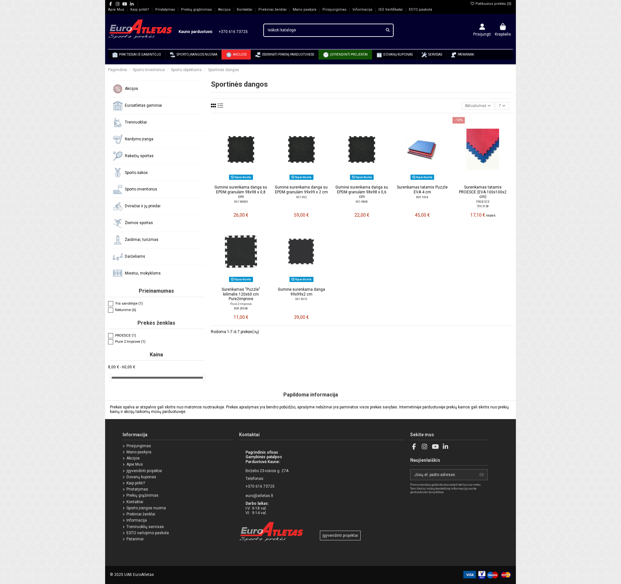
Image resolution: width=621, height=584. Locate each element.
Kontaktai (245, 9)
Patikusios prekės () (492, 4)
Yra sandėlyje (129, 304)
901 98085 (241, 201)
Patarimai (135, 539)
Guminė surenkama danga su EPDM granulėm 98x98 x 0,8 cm (240, 192)
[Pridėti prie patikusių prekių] (233, 180)
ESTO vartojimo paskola (147, 533)
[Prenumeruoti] (481, 475)
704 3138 (483, 206)
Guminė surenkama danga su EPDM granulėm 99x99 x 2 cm (301, 189)
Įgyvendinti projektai (144, 471)
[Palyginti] (241, 180)
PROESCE (483, 201)
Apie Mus (116, 9)
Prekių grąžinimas (197, 9)
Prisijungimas (334, 9)
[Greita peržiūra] (249, 180)
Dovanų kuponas (141, 477)
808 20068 (241, 308)
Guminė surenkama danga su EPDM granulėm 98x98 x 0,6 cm (361, 192)
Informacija (363, 9)
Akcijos (225, 9)
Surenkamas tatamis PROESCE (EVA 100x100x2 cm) (483, 192)
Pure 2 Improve (241, 304)
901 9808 (362, 201)
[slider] (110, 377)
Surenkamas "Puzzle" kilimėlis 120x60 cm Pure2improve (241, 294)
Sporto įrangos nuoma (146, 508)
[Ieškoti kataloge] (388, 30)
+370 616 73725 (231, 31)
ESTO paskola (420, 9)
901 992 (301, 197)
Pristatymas (165, 9)
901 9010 (301, 299)
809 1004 (422, 197)
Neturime (125, 310)
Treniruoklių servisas (145, 527)
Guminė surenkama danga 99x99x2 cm (301, 291)
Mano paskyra (305, 9)
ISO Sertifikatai (391, 9)
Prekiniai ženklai (273, 9)
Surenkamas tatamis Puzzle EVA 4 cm (422, 189)
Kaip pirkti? (140, 9)
